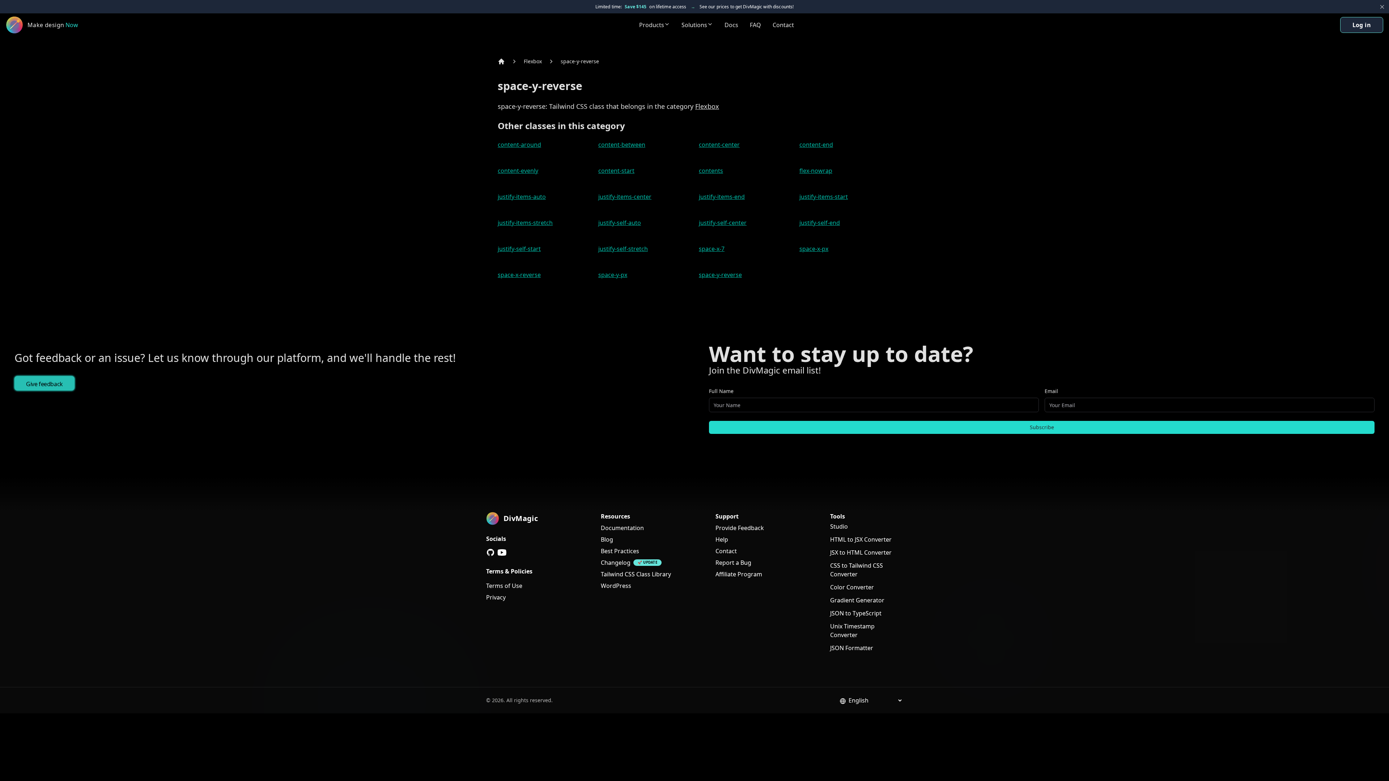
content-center (719, 145)
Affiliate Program (738, 574)
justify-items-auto (522, 197)
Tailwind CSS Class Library (636, 574)
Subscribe (1042, 427)
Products (651, 25)
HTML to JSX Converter (861, 539)
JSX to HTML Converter (861, 552)
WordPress (616, 586)
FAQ (755, 25)
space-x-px (813, 249)
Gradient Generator (857, 600)
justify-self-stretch (623, 249)
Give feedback (44, 384)
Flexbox (533, 61)
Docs (731, 25)
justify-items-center (624, 197)
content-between (621, 145)
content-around (519, 145)
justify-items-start (823, 197)
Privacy (496, 597)
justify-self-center (723, 223)
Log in (1361, 25)
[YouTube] (502, 552)
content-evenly (518, 171)
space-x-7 (712, 249)
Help (721, 539)
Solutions (694, 25)
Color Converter (852, 587)
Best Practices (620, 551)
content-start (616, 171)
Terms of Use (504, 586)
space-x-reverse (519, 275)
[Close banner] (1382, 7)
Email (1051, 391)
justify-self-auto (619, 223)
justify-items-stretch (525, 223)
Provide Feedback (739, 528)
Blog (607, 539)
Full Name (721, 391)
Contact (783, 25)
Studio (839, 526)
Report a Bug (733, 563)
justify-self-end (819, 223)
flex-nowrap (815, 171)
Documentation (622, 528)
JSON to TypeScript (856, 613)
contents (711, 171)
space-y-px (612, 275)
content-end (816, 145)
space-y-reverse (580, 61)
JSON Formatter (851, 648)
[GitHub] (490, 552)
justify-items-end (722, 197)
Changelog (615, 563)
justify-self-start (519, 249)
